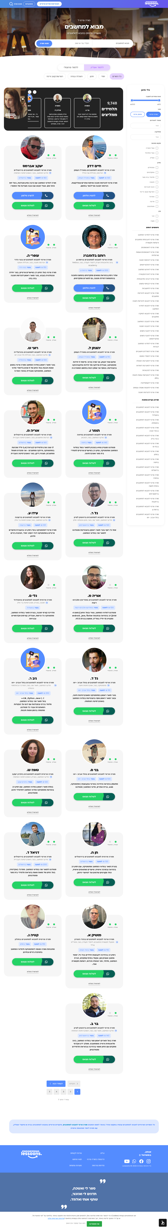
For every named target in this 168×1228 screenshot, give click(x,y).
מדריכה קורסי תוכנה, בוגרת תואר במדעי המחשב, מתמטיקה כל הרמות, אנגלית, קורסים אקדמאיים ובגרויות (33, 615)
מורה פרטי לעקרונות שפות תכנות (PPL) (146, 376)
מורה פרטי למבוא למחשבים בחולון (147, 453)
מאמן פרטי (137, 114)
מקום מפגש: (156, 143)
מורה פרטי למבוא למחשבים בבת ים (147, 445)
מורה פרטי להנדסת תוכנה (148, 392)
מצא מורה (18, 4)
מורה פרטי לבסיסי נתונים (149, 284)
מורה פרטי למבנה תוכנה (149, 326)
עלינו (102, 1153)
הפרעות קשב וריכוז (147, 192)
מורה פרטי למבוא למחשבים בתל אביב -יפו (147, 516)
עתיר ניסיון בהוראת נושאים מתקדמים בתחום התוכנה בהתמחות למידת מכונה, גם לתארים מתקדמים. (94, 277)
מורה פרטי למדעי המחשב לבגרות (148, 345)
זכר (153, 216)
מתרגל (151, 197)
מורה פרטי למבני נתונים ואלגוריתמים (149, 337)
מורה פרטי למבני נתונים (149, 331)
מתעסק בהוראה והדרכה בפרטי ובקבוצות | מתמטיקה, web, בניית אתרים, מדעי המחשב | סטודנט (94, 785)
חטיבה (152, 182)
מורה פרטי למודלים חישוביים (147, 351)
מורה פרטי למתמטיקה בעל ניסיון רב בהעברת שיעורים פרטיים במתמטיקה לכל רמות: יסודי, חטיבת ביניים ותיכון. (32, 533)
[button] (163, 1223)
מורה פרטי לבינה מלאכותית (148, 279)
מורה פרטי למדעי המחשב (148, 235)
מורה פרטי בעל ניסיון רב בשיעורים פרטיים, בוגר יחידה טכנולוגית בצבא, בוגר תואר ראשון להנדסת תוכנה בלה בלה (32, 275)
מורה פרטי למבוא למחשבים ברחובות (147, 500)
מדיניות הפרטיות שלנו (56, 1218)
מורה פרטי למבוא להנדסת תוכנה (146, 301)
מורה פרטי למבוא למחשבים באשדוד (147, 413)
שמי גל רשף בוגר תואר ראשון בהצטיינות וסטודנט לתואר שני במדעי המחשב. (94, 531)
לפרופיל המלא (94, 215)
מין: (159, 211)
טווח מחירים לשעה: (153, 96)
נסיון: (159, 163)
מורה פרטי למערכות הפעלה (147, 361)
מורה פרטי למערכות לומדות (147, 365)
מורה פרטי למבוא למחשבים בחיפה (147, 461)
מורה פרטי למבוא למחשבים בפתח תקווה (147, 484)
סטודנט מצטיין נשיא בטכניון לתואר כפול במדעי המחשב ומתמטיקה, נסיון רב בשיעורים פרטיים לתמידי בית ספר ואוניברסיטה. (94, 450)
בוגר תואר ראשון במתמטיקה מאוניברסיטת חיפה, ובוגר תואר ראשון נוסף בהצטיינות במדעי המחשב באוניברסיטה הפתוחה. (94, 698)
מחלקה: (157, 132)
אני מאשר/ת (94, 1224)
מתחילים (151, 167)
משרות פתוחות (75, 1165)
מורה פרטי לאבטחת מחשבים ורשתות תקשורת (147, 241)
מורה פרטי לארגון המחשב (148, 269)
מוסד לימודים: (155, 120)
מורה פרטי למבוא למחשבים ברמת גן (147, 508)
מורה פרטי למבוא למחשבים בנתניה (147, 476)
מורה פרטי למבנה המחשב (148, 321)
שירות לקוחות (76, 1153)
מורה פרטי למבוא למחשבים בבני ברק (147, 437)
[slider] (159, 100)
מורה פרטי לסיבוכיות (150, 370)
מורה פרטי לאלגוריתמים (149, 265)
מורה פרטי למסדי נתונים (149, 356)
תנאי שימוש (77, 1159)
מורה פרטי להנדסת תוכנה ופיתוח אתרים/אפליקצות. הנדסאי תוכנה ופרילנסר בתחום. (94, 184)
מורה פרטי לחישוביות (150, 288)
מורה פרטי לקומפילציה (150, 383)
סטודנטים (150, 206)
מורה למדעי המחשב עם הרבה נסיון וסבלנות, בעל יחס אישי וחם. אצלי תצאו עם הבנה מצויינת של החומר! (32, 184)
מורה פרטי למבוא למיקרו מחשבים (149, 315)
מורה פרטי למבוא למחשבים (147, 407)
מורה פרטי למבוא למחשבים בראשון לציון (147, 492)
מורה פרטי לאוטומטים (150, 247)
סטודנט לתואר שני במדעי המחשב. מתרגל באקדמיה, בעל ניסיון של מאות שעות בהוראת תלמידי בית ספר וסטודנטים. (32, 872)
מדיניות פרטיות (98, 1165)
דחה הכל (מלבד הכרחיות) (75, 1223)
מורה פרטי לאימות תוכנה (149, 260)
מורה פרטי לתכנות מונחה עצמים (146, 388)
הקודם (72, 1083)
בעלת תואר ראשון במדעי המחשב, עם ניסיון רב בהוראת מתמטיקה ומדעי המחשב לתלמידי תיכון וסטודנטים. (33, 790)
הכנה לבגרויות (149, 187)
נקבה (152, 221)
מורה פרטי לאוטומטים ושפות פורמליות (147, 254)
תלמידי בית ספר (148, 177)
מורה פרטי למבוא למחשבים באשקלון (147, 421)
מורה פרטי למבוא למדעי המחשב (149, 307)
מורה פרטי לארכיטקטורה (149, 274)
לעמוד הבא (58, 1083)
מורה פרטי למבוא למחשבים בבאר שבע (147, 429)
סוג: (159, 109)
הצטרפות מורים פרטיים (49, 4)
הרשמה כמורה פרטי (95, 1159)
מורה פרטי (153, 114)
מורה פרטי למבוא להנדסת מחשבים (148, 295)
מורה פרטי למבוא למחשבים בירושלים (147, 468)
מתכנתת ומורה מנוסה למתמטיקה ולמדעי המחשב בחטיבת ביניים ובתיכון (33, 950)
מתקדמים (150, 172)
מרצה (152, 201)
